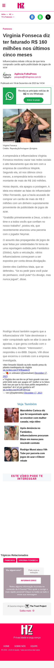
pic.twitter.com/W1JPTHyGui (16, 389)
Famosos (10, 560)
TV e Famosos (6, 17)
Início (3, 14)
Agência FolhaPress (25, 74)
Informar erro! (28, 581)
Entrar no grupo (33, 100)
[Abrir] (3, 6)
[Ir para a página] (11, 421)
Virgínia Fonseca (28, 560)
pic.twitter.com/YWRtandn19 (16, 370)
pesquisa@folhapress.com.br (27, 77)
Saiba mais (26, 610)
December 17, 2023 (33, 393)
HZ (10, 14)
